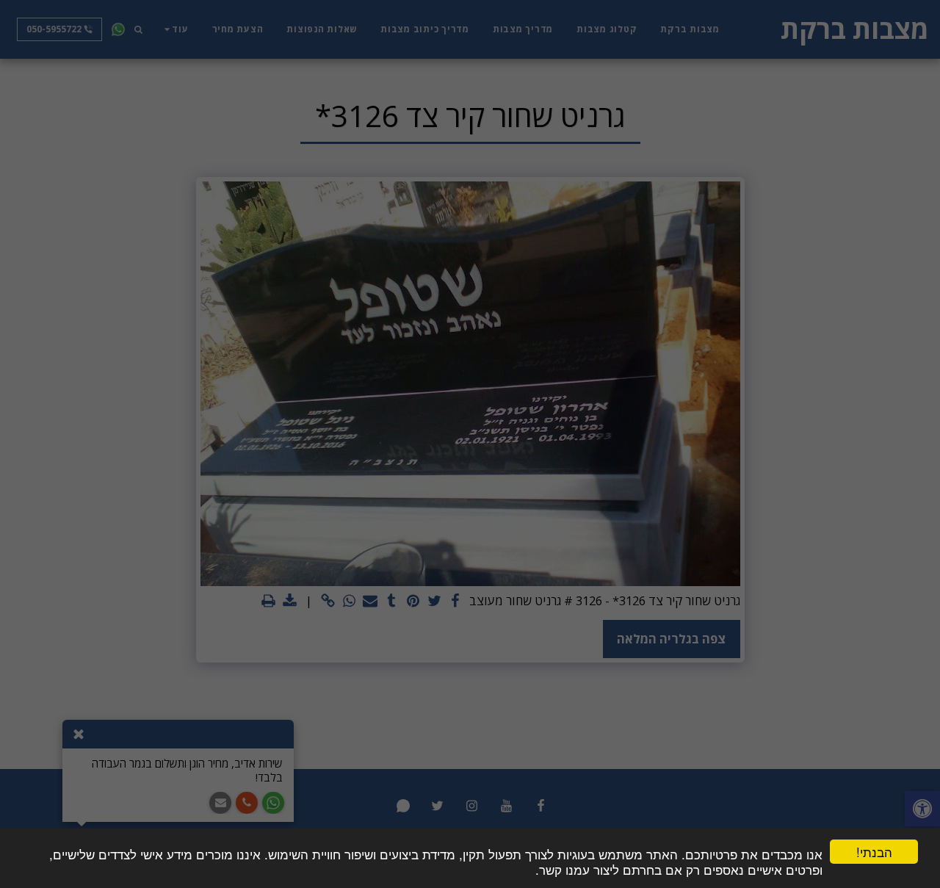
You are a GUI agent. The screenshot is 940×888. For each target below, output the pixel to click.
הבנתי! (874, 851)
